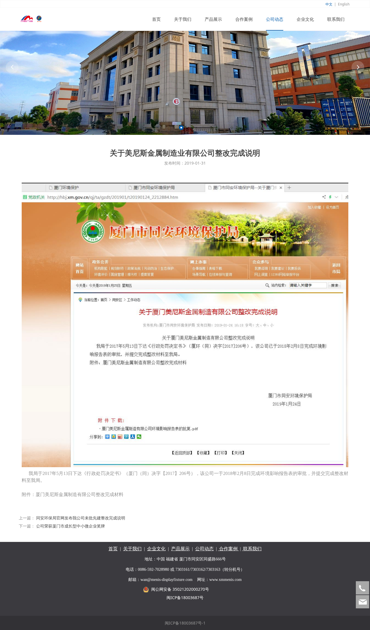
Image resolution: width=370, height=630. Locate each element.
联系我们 (336, 19)
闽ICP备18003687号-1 (185, 623)
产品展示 (213, 19)
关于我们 (182, 19)
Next (358, 67)
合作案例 (244, 19)
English (343, 4)
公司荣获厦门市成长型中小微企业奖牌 (70, 526)
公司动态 (274, 19)
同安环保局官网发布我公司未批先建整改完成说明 (80, 518)
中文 (328, 4)
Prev (12, 67)
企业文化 (305, 19)
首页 (156, 19)
